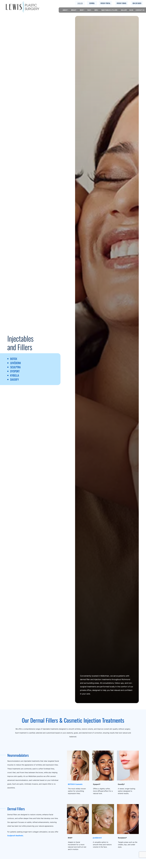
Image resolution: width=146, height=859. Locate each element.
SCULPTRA (15, 367)
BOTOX (13, 359)
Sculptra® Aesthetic (15, 835)
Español (92, 3)
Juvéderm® (97, 838)
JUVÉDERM (15, 363)
